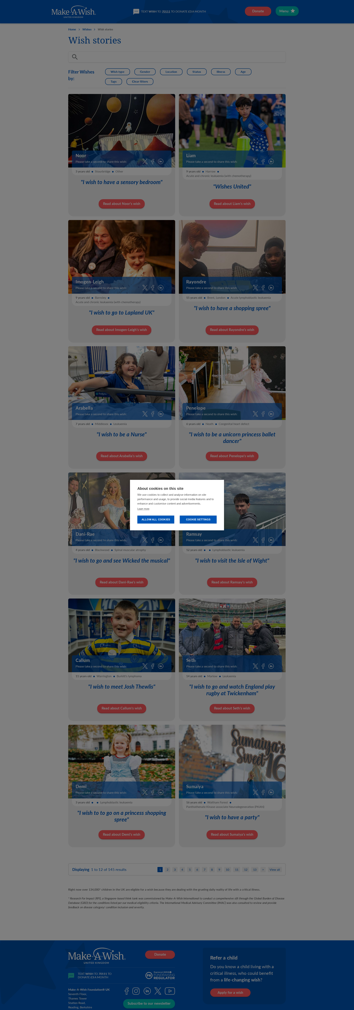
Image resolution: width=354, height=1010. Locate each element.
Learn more (143, 508)
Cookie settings (198, 519)
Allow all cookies (156, 519)
